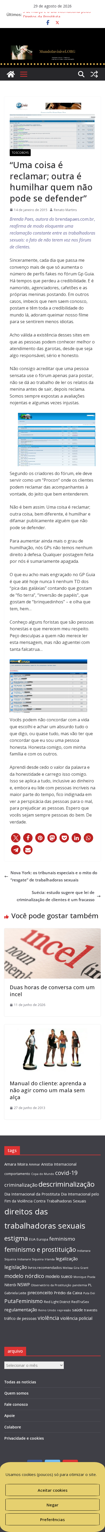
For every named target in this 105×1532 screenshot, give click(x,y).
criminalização (20, 1185)
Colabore (12, 1427)
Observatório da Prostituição (51, 1285)
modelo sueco (58, 1276)
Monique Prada (84, 1277)
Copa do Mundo (42, 1174)
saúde (77, 1309)
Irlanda (50, 1259)
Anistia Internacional (58, 1164)
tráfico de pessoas (20, 1318)
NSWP (23, 1285)
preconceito (40, 1292)
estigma (16, 1238)
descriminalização (66, 1184)
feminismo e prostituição (40, 1249)
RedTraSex (80, 1302)
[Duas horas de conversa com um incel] (52, 932)
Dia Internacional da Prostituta (32, 1194)
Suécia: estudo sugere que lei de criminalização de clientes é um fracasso (55, 896)
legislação (15, 1267)
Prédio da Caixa (68, 1292)
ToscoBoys (20, 153)
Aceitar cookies (53, 1490)
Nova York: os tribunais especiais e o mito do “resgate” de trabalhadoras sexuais (53, 876)
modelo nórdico (24, 1276)
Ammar (34, 1164)
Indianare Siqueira (30, 1259)
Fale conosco (16, 1404)
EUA (32, 1239)
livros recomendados (45, 1267)
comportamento (17, 1173)
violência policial (76, 1318)
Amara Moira (16, 1164)
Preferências (52, 1519)
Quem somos (16, 1393)
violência (48, 1317)
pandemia (79, 1285)
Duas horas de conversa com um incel (52, 991)
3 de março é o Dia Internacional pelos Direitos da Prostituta (57, 17)
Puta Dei (89, 1293)
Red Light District (57, 1302)
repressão (64, 1310)
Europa (42, 1239)
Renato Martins (65, 210)
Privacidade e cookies (24, 1438)
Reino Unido (47, 1310)
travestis (90, 1310)
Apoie (9, 1415)
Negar (52, 1504)
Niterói (10, 1284)
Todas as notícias (20, 1381)
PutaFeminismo (23, 1301)
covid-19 (66, 1173)
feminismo (62, 1238)
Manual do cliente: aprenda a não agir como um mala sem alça (48, 1090)
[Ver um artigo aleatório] (94, 74)
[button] (15, 837)
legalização (67, 1259)
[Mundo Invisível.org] (52, 47)
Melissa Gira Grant (75, 1268)
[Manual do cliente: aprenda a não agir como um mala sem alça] (52, 1028)
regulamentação (20, 1310)
